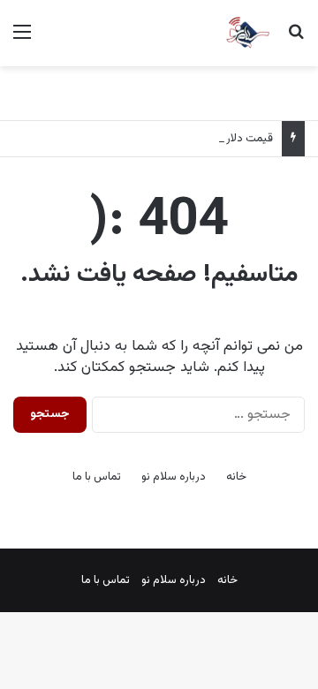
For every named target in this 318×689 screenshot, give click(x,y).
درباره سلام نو (173, 477)
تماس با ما (96, 477)
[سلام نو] (247, 33)
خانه (236, 477)
